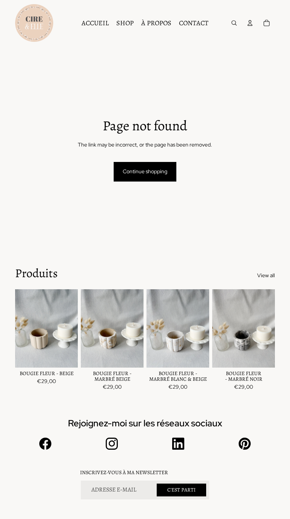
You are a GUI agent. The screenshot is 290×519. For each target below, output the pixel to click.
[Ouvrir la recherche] (234, 23)
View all (266, 275)
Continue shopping (145, 171)
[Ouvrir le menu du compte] (250, 23)
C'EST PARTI (181, 489)
